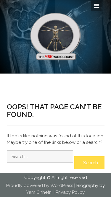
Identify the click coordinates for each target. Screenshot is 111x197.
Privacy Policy (70, 192)
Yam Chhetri (39, 192)
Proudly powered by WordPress (39, 185)
